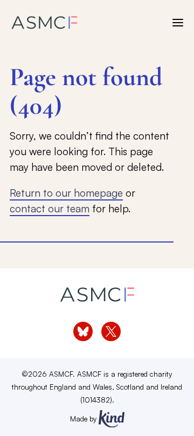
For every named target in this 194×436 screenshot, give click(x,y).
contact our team (49, 208)
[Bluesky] (83, 331)
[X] (111, 331)
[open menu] (177, 22)
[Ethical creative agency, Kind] (111, 419)
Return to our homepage (66, 192)
